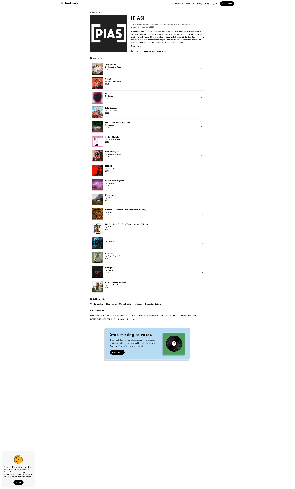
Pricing (199, 4)
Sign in (214, 4)
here (30, 477)
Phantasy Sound (121, 319)
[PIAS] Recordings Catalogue (159, 315)
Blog (207, 4)
